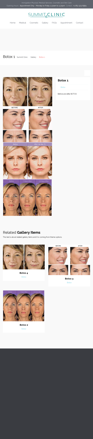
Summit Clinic (22, 57)
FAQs (54, 23)
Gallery (45, 23)
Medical (22, 23)
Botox (63, 87)
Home (12, 23)
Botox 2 (24, 325)
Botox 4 (24, 273)
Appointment (66, 23)
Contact (79, 23)
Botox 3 (69, 278)
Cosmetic (34, 23)
